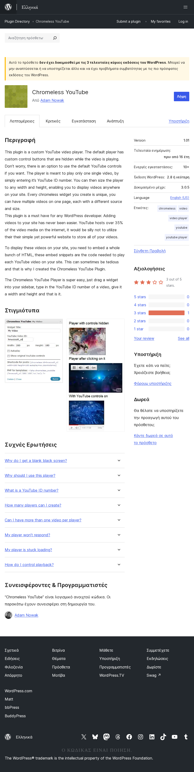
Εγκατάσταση (84, 121)
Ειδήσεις (12, 658)
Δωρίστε (154, 667)
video (183, 208)
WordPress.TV (111, 675)
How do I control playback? (29, 564)
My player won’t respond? (27, 535)
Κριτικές (53, 121)
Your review (144, 338)
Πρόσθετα (61, 667)
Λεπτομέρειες (22, 121)
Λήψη (181, 96)
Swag (154, 675)
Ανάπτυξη (115, 121)
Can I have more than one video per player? (43, 520)
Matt (9, 699)
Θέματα (59, 658)
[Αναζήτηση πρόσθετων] (55, 38)
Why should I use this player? (30, 475)
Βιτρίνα (58, 650)
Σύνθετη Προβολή (150, 250)
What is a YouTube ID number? (31, 490)
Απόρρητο (13, 675)
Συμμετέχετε (158, 650)
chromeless (167, 208)
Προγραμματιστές (115, 667)
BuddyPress (15, 715)
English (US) (179, 198)
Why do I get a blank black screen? (36, 460)
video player (178, 218)
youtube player (176, 237)
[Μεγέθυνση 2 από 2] (118, 325)
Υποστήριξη (179, 121)
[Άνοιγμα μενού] (186, 7)
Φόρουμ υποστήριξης (153, 383)
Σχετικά (12, 650)
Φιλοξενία (14, 667)
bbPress (12, 707)
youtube (181, 227)
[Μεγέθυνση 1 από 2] (56, 325)
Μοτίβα (58, 675)
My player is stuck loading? (28, 550)
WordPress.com (18, 690)
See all (183, 338)
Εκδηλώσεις (157, 658)
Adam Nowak (52, 100)
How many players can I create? (33, 505)
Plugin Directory (17, 21)
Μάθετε (106, 650)
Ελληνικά (24, 737)
